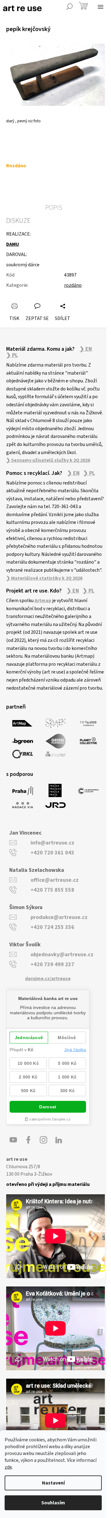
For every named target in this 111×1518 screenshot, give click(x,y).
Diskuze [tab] (18, 220)
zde (8, 1467)
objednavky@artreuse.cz (62, 954)
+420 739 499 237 (52, 964)
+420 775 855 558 (52, 890)
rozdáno (73, 285)
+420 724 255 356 (52, 927)
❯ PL (12, 355)
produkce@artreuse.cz (59, 917)
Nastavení (53, 1483)
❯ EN (86, 349)
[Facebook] (28, 1140)
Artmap (43, 600)
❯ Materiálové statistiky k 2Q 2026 (44, 578)
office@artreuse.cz (55, 880)
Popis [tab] (53, 207)
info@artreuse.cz (52, 843)
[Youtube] (13, 1140)
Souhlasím (53, 1502)
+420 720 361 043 (52, 853)
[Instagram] (43, 1140)
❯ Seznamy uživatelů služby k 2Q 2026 (48, 460)
